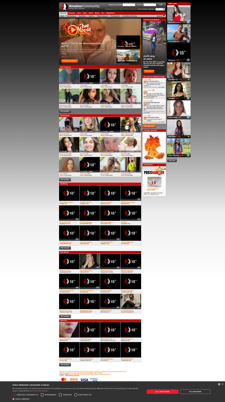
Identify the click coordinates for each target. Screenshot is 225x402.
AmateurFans (122, 371)
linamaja (62, 203)
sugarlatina (124, 223)
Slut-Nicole (83, 272)
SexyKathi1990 (84, 223)
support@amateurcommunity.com (79, 374)
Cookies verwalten (112, 371)
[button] (77, 399)
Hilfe (61, 372)
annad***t (67, 57)
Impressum (81, 371)
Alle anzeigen (65, 111)
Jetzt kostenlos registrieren (146, 9)
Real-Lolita (83, 243)
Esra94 (146, 115)
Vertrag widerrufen (105, 374)
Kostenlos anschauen (69, 61)
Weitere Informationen (40, 391)
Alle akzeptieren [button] (162, 392)
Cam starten (149, 71)
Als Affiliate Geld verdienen (95, 372)
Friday (146, 92)
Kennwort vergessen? (130, 9)
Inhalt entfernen (94, 374)
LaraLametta (83, 340)
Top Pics (91, 16)
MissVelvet (104, 312)
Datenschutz (88, 371)
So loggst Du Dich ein (80, 372)
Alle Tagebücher (149, 126)
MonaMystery (64, 223)
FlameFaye (104, 292)
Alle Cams (172, 160)
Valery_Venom (148, 90)
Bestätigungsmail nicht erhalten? (114, 9)
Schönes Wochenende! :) (151, 81)
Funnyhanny (124, 360)
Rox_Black (147, 100)
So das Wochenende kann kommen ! (154, 111)
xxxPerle (123, 243)
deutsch (159, 16)
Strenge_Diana (84, 360)
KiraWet (146, 79)
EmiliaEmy (83, 203)
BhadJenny (104, 203)
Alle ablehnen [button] (195, 392)
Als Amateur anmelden (99, 371)
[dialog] (112, 391)
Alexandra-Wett (125, 272)
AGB (75, 371)
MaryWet (123, 203)
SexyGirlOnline (64, 243)
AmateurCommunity (81, 6)
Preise (65, 372)
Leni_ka (62, 360)
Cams (62, 16)
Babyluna (62, 340)
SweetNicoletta (64, 272)
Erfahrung (70, 372)
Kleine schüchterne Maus (151, 117)
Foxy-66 (103, 360)
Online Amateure (102, 16)
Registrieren (69, 371)
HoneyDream (104, 223)
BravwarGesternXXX (107, 340)
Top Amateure (71, 16)
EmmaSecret (63, 292)
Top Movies (82, 16)
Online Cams (172, 3)
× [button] (222, 384)
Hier (149, 194)
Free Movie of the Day (129, 16)
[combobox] (219, 384)
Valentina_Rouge (64, 312)
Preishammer (115, 16)
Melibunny (124, 340)
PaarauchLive (105, 272)
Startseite (62, 371)
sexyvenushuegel (126, 312)
